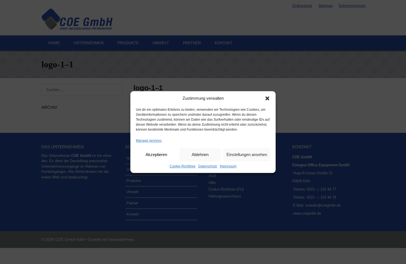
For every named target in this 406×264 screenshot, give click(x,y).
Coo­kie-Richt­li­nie (183, 166)
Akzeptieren (156, 154)
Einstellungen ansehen (246, 154)
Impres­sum (228, 166)
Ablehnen (200, 154)
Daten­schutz (207, 166)
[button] (267, 98)
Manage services (149, 140)
